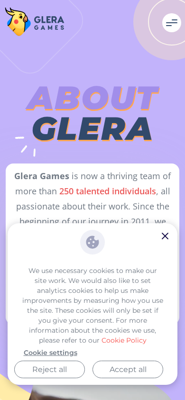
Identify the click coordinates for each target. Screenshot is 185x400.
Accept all (128, 369)
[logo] (34, 23)
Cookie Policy (124, 340)
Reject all (49, 369)
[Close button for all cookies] (165, 236)
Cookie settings (50, 352)
